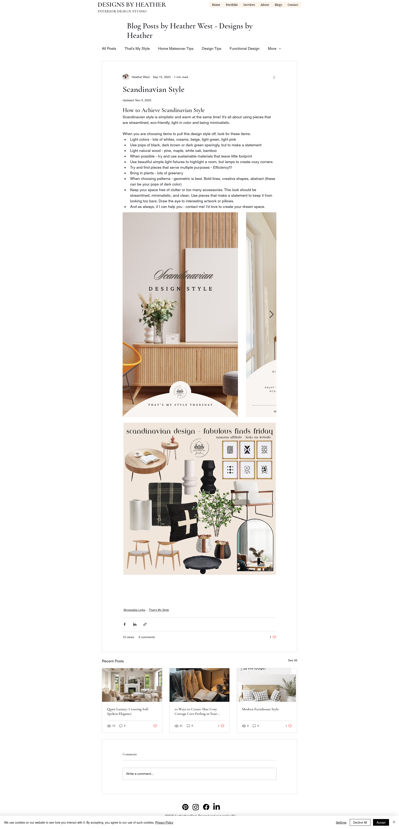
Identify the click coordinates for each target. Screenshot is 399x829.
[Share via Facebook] (125, 624)
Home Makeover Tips (175, 48)
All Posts (109, 48)
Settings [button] (341, 822)
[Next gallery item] (271, 315)
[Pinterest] (185, 807)
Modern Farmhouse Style (260, 709)
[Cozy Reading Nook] (200, 685)
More (272, 48)
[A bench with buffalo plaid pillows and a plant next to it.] (267, 685)
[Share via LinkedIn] (135, 624)
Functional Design (245, 48)
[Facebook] (206, 807)
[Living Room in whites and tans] (132, 685)
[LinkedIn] (216, 807)
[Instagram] (196, 807)
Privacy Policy (164, 822)
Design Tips (211, 48)
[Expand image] (180, 314)
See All (292, 660)
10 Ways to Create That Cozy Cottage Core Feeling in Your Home (196, 711)
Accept (381, 822)
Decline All (360, 822)
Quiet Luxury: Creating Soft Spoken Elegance (127, 711)
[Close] (394, 822)
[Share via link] (145, 624)
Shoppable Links (134, 610)
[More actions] (273, 76)
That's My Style (137, 48)
